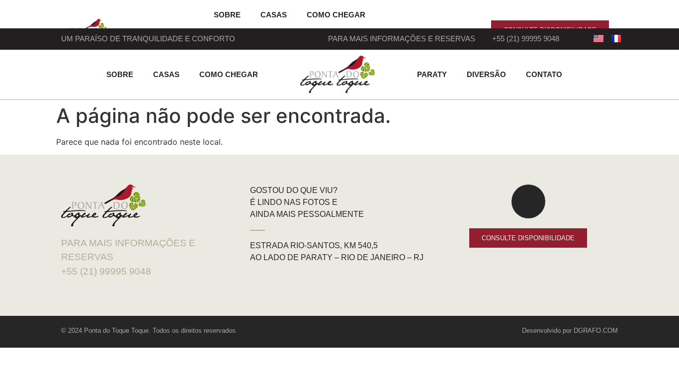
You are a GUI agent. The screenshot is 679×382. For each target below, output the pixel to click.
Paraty (432, 74)
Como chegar (336, 14)
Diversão (486, 74)
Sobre (227, 14)
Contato (544, 74)
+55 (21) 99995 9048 (525, 38)
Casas (273, 14)
